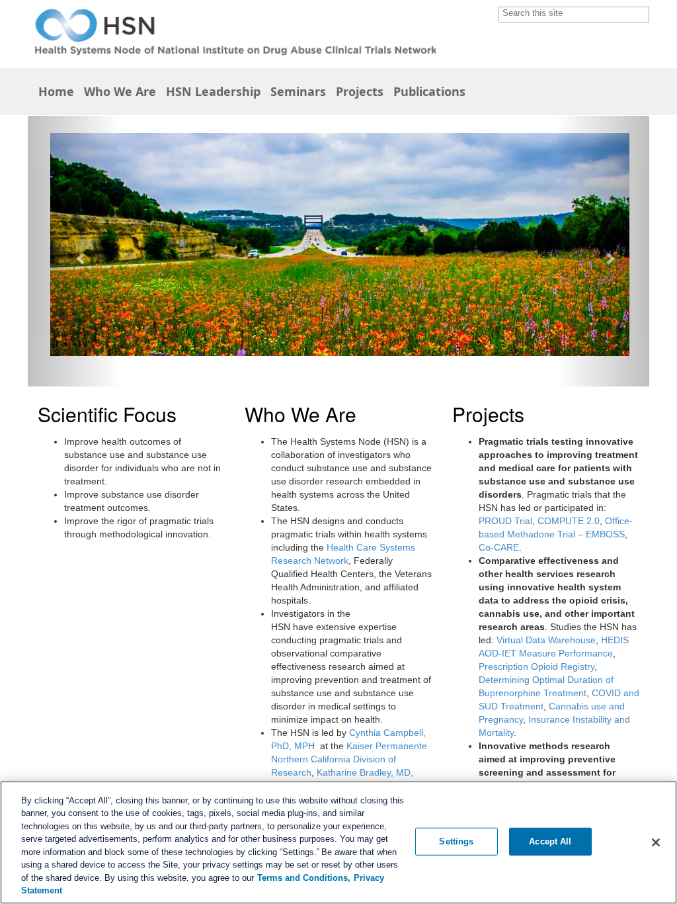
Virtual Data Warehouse (546, 640)
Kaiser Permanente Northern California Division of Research (349, 759)
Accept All (550, 841)
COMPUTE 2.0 (569, 521)
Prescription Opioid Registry (536, 666)
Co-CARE (499, 547)
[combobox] (568, 13)
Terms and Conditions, (303, 878)
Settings (456, 841)
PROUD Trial (505, 521)
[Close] (655, 842)
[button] (641, 14)
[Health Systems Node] (232, 33)
